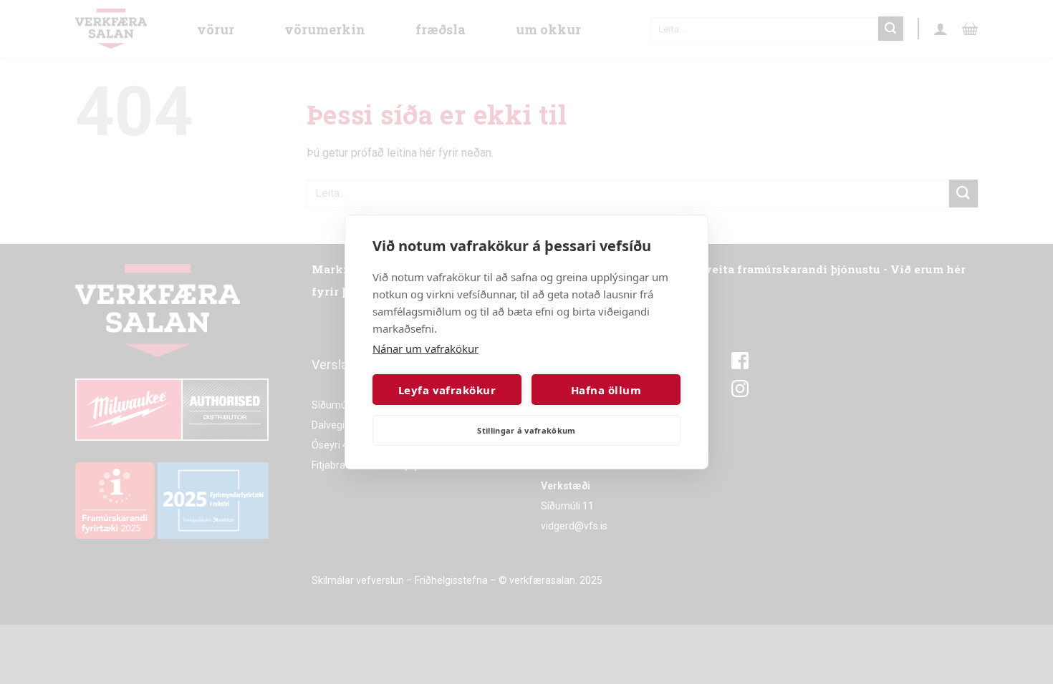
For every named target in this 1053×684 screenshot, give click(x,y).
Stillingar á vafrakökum (526, 430)
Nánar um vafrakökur (425, 348)
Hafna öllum (606, 390)
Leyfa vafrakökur (447, 390)
